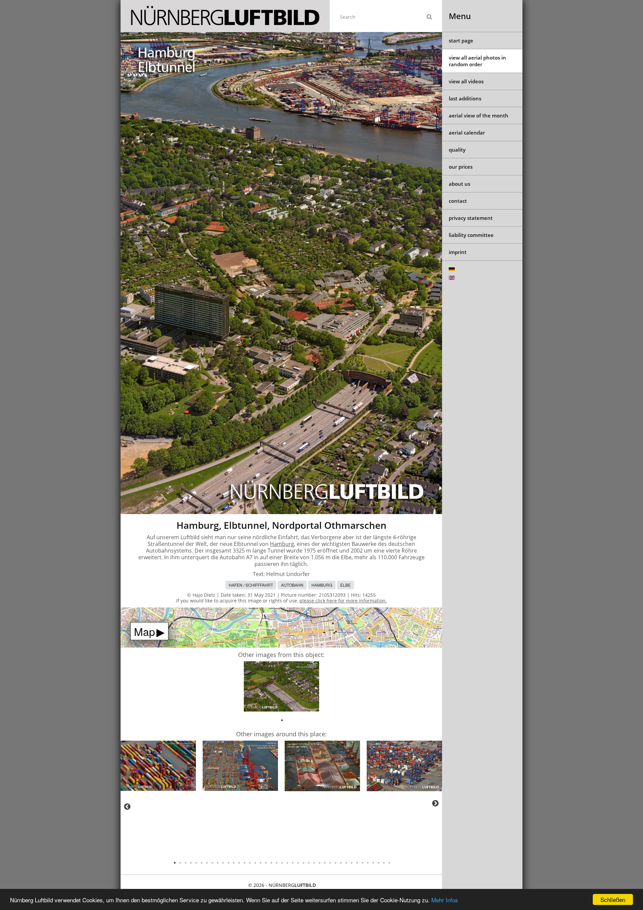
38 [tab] (373, 862)
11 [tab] (228, 862)
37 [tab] (367, 862)
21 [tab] (282, 862)
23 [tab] (292, 862)
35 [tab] (357, 862)
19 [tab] (271, 862)
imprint (458, 252)
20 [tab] (276, 862)
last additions (465, 98)
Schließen (612, 899)
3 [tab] (185, 862)
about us (459, 183)
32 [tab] (341, 862)
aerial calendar (467, 132)
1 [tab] (282, 720)
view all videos (466, 81)
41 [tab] (389, 862)
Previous (127, 806)
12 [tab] (233, 862)
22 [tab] (287, 862)
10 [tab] (223, 862)
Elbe (345, 585)
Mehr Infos (444, 900)
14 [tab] (244, 862)
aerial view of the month (478, 115)
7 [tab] (207, 862)
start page (461, 40)
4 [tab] (191, 862)
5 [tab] (196, 862)
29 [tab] (325, 862)
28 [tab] (319, 862)
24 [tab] (298, 862)
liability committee (471, 235)
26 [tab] (308, 862)
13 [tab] (239, 862)
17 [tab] (260, 862)
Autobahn (292, 585)
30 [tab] (330, 862)
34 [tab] (351, 862)
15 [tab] (249, 862)
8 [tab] (212, 862)
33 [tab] (346, 862)
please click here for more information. (343, 600)
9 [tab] (217, 862)
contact (458, 200)
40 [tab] (383, 862)
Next (435, 803)
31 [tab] (335, 862)
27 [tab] (314, 862)
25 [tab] (303, 862)
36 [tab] (362, 862)
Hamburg (282, 544)
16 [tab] (255, 862)
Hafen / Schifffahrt (251, 585)
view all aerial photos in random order (477, 61)
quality (457, 149)
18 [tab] (266, 862)
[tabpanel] (281, 687)
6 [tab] (201, 862)
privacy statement (471, 218)
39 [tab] (378, 862)
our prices (461, 166)
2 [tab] (180, 862)
